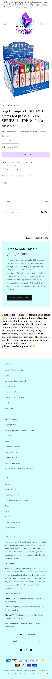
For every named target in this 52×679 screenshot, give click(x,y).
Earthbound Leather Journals (15, 381)
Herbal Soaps (10, 386)
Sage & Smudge (11, 419)
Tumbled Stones (11, 458)
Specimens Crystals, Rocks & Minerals (19, 430)
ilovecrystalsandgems (16, 670)
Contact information (39, 674)
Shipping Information (13, 495)
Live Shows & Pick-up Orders (16, 500)
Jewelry (8, 403)
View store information (13, 169)
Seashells (8, 436)
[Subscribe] (39, 641)
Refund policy (43, 670)
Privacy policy (13, 674)
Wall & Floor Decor (12, 463)
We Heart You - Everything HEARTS (19, 469)
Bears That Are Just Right (14, 370)
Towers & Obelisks (12, 452)
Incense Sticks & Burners (14, 397)
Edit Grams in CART (19, 298)
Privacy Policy (10, 489)
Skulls (7, 441)
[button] (4, 23)
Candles (8, 375)
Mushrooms (9, 408)
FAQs (7, 511)
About (7, 506)
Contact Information (12, 522)
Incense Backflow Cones (14, 392)
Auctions (8, 517)
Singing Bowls (10, 425)
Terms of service (25, 674)
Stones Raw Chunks (12, 447)
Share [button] (6, 183)
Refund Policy (10, 528)
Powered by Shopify (30, 670)
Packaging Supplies (12, 414)
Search (7, 484)
